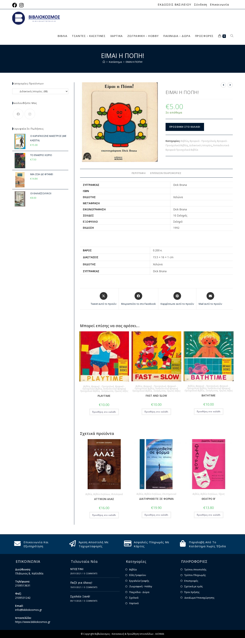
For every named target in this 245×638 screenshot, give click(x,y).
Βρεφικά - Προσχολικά (203, 141)
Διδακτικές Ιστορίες (200, 145)
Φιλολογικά (117, 494)
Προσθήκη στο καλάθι (184, 126)
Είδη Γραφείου (137, 575)
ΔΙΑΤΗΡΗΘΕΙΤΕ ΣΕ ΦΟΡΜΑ (156, 499)
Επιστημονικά (169, 494)
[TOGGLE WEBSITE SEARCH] (232, 36)
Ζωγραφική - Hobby (140, 586)
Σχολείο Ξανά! (80, 596)
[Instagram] (29, 114)
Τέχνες (221, 494)
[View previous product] (223, 85)
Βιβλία (184, 141)
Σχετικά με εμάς (193, 586)
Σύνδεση (200, 4)
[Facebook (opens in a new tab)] (15, 5)
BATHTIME (209, 395)
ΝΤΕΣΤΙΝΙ (76, 569)
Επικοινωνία (219, 4)
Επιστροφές (191, 580)
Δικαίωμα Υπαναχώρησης (199, 597)
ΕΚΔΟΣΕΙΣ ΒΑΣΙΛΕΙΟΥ (174, 4)
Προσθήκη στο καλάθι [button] (104, 411)
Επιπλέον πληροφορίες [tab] (165, 173)
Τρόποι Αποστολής (195, 569)
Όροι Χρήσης (191, 592)
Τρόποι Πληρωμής (195, 575)
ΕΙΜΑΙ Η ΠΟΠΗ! (134, 62)
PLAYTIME (104, 396)
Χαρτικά (134, 603)
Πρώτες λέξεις (121, 391)
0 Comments (90, 573)
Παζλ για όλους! (81, 582)
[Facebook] (18, 114)
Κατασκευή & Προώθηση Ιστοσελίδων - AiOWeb (138, 634)
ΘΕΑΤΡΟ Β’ (209, 499)
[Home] (104, 62)
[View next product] (230, 85)
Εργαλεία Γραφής (139, 580)
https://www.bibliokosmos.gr (32, 622)
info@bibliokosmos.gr (28, 610)
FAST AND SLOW (156, 395)
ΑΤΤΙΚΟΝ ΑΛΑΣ (104, 499)
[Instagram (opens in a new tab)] (21, 5)
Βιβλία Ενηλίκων (101, 494)
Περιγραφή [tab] (138, 173)
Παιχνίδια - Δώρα (139, 592)
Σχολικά (133, 597)
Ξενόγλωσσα (107, 391)
